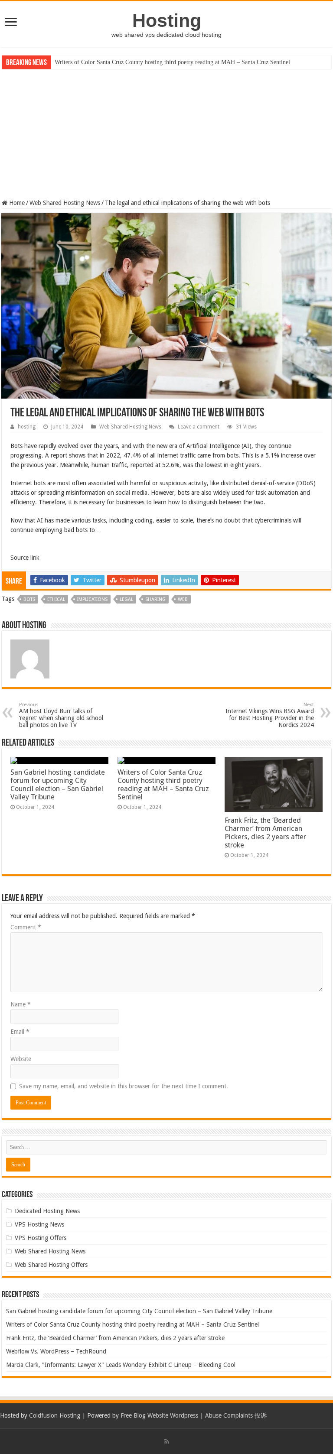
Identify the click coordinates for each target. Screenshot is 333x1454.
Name (20, 1004)
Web (183, 599)
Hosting (166, 20)
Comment (25, 927)
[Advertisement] (166, 134)
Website (20, 1058)
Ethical (56, 599)
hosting (27, 427)
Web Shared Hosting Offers (51, 1264)
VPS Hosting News (39, 1224)
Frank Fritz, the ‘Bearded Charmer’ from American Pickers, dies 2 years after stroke (265, 832)
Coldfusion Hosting (54, 1415)
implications (92, 599)
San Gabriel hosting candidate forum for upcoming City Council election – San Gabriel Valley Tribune (57, 784)
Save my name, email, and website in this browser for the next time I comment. (123, 1086)
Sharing (155, 599)
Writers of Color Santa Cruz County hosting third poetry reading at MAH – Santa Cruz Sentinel (172, 62)
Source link (24, 557)
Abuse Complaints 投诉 (236, 1415)
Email (19, 1031)
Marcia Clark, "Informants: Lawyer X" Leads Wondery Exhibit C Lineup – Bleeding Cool (120, 1364)
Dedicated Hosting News (47, 1210)
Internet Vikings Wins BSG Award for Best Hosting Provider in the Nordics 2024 (269, 715)
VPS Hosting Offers (40, 1237)
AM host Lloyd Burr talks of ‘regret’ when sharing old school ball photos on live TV (61, 715)
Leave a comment (198, 427)
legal (126, 599)
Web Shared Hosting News (64, 202)
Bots (29, 599)
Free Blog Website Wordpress (159, 1415)
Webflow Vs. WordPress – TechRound (56, 1351)
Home (16, 202)
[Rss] (166, 1441)
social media (131, 492)
